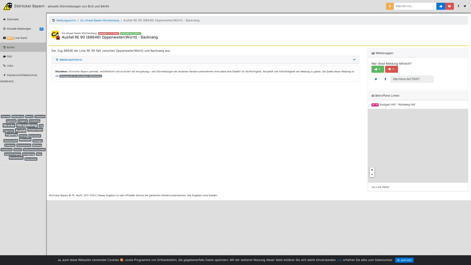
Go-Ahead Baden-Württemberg (99, 20)
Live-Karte (17, 37)
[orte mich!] (390, 6)
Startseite (12, 19)
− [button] (372, 174)
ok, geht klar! (404, 260)
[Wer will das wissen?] (449, 6)
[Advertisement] (20, 97)
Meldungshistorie (70, 59)
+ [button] (372, 170)
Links (9, 65)
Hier (339, 260)
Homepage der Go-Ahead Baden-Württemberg (80, 76)
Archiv (10, 47)
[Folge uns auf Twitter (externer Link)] (465, 6)
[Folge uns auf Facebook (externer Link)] (458, 6)
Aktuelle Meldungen (24, 28)
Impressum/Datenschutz (21, 75)
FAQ (9, 56)
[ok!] (440, 6)
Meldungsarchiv (66, 20)
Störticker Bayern (31, 6)
